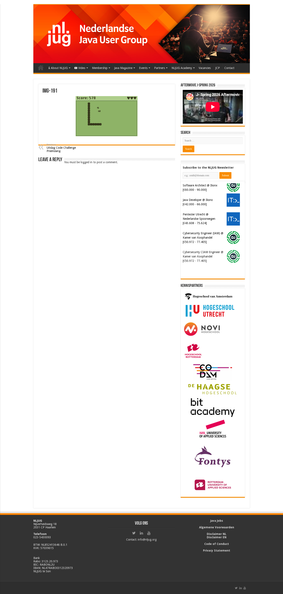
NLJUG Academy (182, 68)
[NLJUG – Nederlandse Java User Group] (141, 34)
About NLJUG (59, 68)
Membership (100, 68)
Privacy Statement (216, 550)
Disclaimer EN (216, 537)
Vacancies (205, 68)
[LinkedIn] (141, 533)
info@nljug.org (147, 539)
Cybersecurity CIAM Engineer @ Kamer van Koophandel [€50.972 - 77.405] (203, 256)
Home (40, 67)
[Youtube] (149, 533)
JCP (217, 68)
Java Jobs (216, 520)
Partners (159, 68)
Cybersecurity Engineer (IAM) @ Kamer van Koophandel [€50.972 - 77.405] (203, 238)
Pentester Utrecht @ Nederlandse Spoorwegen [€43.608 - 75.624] (199, 219)
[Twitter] (134, 533)
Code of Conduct (216, 544)
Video (81, 68)
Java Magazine (123, 68)
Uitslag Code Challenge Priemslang (61, 148)
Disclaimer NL (216, 534)
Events (143, 68)
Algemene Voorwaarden (216, 527)
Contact (229, 68)
